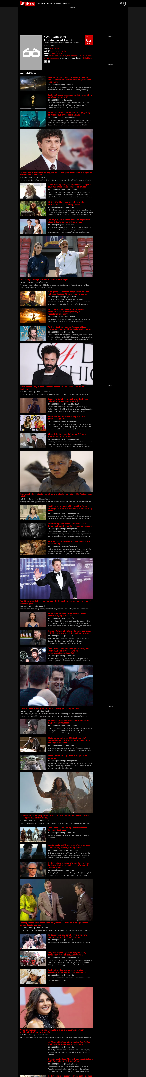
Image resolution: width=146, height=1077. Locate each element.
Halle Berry (62, 56)
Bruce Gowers (54, 49)
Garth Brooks (82, 56)
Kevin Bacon (53, 56)
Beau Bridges (72, 56)
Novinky (57, 3)
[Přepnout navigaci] (124, 3)
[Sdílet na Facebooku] (45, 61)
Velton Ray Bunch (57, 53)
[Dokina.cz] (27, 3)
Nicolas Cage (54, 58)
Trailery (67, 3)
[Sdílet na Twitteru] (49, 61)
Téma (49, 3)
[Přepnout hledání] (121, 3)
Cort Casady (55, 51)
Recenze (41, 3)
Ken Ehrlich (64, 51)
